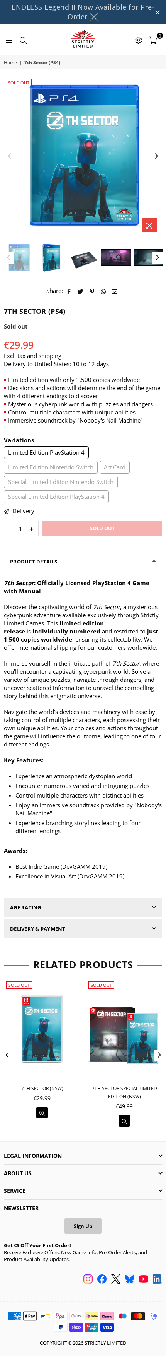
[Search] (23, 39)
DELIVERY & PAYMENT (38, 928)
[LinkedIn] (157, 1279)
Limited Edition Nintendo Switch (50, 467)
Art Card (114, 467)
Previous (9, 156)
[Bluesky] (129, 1279)
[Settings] (139, 39)
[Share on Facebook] (69, 291)
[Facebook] (102, 1279)
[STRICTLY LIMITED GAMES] (83, 39)
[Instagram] (88, 1279)
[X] (115, 1279)
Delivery (22, 511)
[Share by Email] (115, 291)
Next (156, 156)
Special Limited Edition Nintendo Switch (60, 482)
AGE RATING (25, 907)
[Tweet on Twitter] (81, 291)
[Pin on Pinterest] (92, 291)
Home (10, 63)
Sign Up (83, 1225)
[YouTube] (143, 1279)
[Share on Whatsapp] (103, 291)
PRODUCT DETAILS (33, 561)
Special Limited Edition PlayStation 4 (56, 496)
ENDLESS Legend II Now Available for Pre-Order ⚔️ (83, 11)
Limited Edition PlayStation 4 (46, 452)
